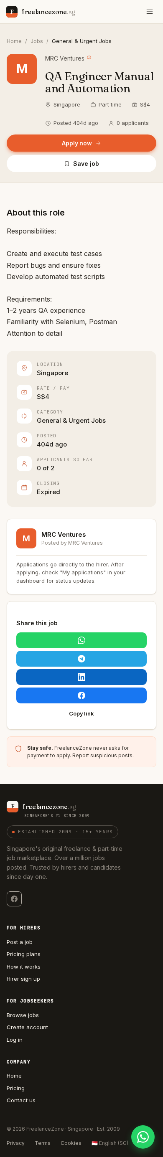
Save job (86, 163)
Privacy (16, 1143)
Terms (43, 1143)
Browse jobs (23, 1015)
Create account (27, 1027)
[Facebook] (14, 898)
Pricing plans (24, 954)
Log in (15, 1039)
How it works (24, 966)
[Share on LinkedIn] (81, 677)
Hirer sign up (23, 978)
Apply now (77, 143)
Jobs (37, 41)
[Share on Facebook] (81, 695)
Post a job (20, 942)
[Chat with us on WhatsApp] (143, 1137)
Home (14, 41)
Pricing (16, 1088)
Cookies (71, 1143)
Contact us (21, 1100)
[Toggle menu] (149, 11)
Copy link (81, 713)
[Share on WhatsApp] (81, 640)
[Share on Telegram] (81, 659)
